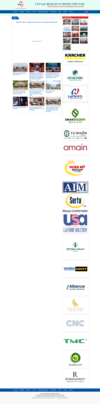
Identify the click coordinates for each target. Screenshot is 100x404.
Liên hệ (71, 11)
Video (60, 11)
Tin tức (34, 11)
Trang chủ (15, 11)
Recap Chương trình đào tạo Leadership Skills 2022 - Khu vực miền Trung (36, 109)
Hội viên (28, 11)
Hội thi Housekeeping (43, 11)
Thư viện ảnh (53, 11)
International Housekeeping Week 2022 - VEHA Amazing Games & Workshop (19, 92)
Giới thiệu (22, 11)
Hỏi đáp (65, 11)
